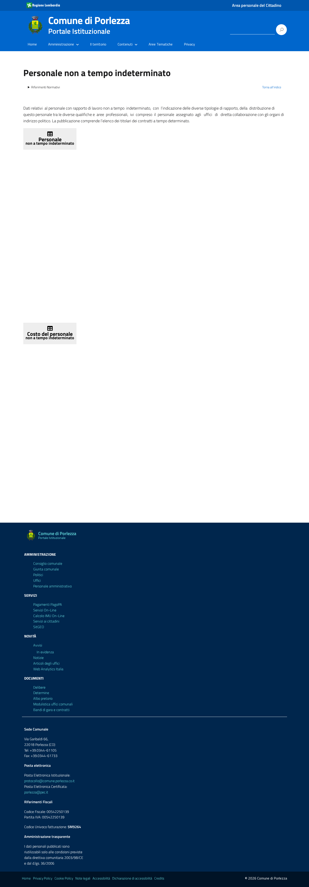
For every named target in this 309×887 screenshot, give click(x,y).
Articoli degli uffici (46, 663)
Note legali (82, 878)
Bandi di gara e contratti (51, 709)
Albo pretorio (42, 698)
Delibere (39, 687)
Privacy (189, 44)
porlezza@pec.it (36, 792)
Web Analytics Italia (48, 669)
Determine (41, 692)
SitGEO (38, 627)
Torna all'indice (271, 87)
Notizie (38, 657)
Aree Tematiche (161, 44)
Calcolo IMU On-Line (48, 615)
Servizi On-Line (44, 610)
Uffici (37, 580)
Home (32, 44)
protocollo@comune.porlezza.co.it (49, 781)
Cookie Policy (64, 878)
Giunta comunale (46, 569)
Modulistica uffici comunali (53, 704)
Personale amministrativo (52, 586)
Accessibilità (101, 878)
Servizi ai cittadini (46, 621)
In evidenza (45, 652)
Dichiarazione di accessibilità (132, 878)
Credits (159, 878)
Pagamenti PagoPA (47, 604)
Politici (38, 574)
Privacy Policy (42, 878)
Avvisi (37, 645)
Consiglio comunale (47, 563)
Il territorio (98, 44)
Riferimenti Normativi (45, 87)
